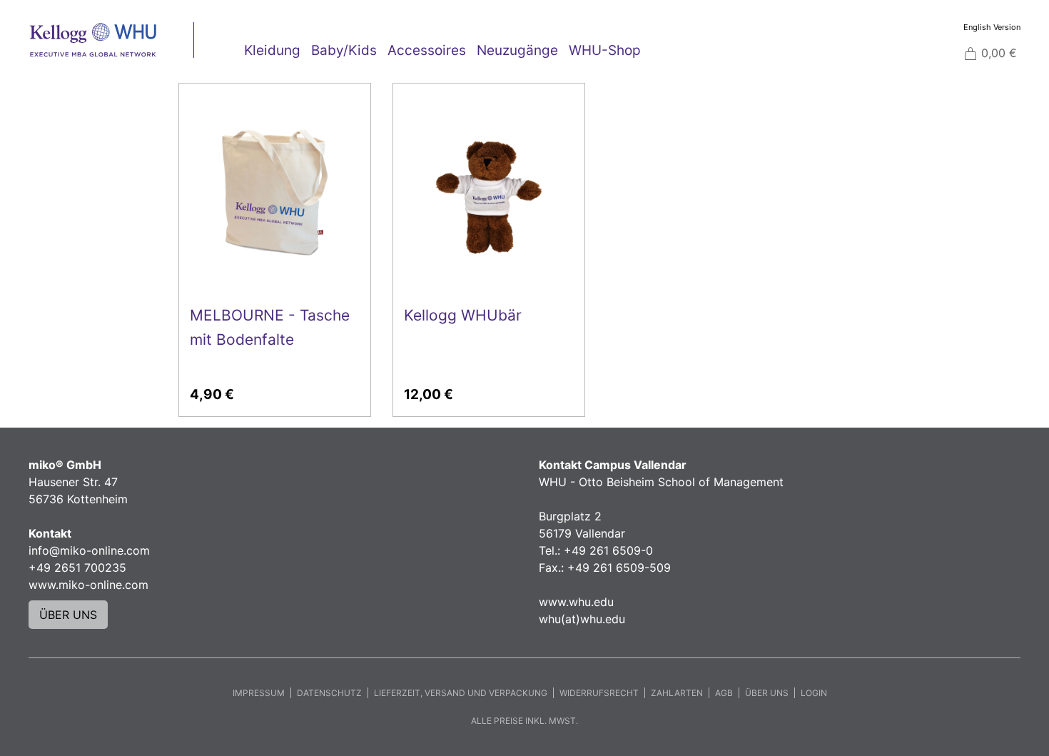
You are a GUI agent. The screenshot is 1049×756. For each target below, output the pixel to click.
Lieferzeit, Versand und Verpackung (460, 692)
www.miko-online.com (88, 585)
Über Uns (68, 615)
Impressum (259, 692)
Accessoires (426, 50)
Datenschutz (329, 692)
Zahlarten (677, 692)
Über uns (767, 692)
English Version (991, 27)
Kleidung (272, 50)
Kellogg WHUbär (463, 315)
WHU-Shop (605, 50)
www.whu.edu (576, 602)
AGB (724, 692)
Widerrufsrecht (599, 692)
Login (814, 692)
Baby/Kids (344, 50)
